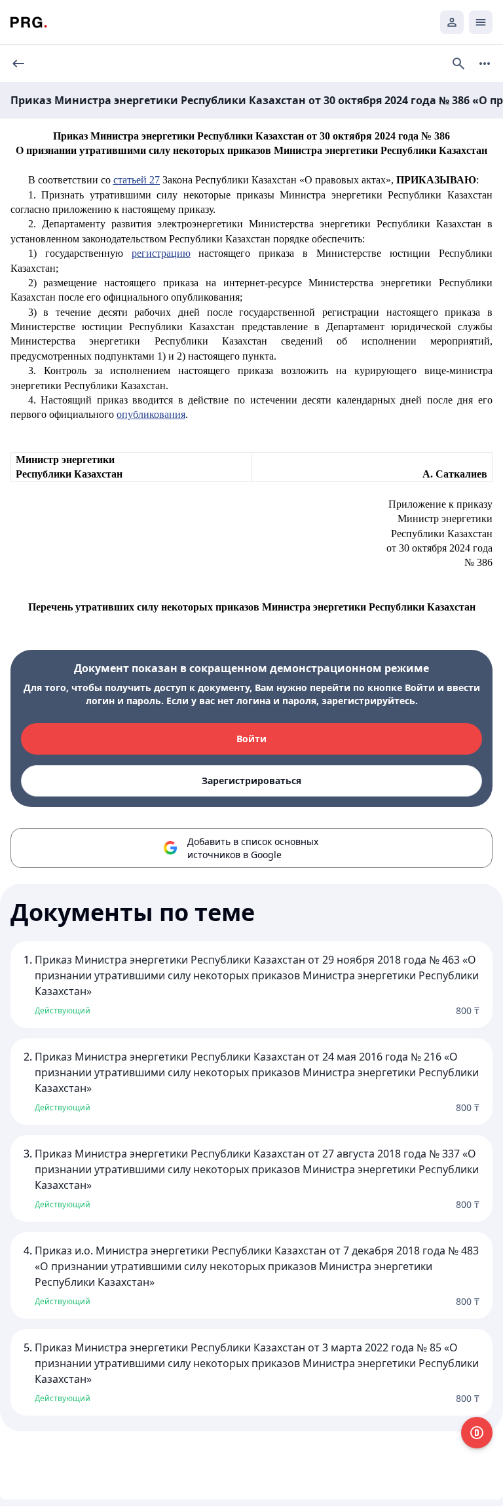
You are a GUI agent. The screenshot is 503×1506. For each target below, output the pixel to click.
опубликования (151, 414)
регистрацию (161, 253)
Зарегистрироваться (251, 780)
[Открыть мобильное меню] (481, 22)
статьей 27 (136, 179)
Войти (251, 738)
